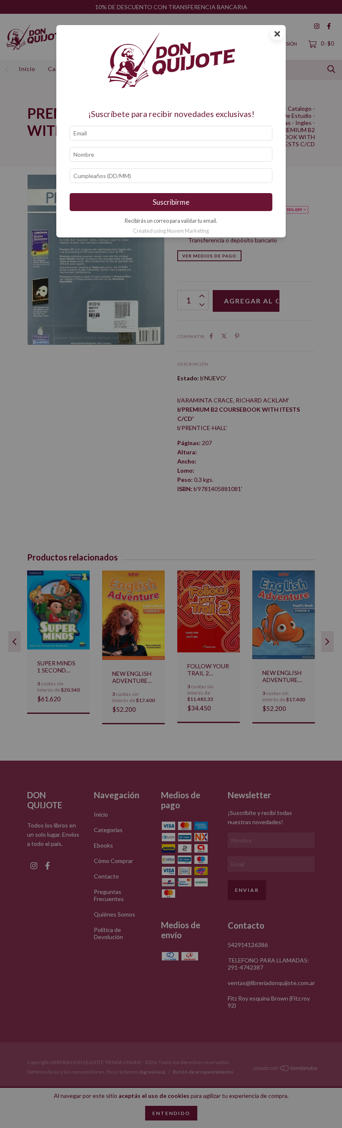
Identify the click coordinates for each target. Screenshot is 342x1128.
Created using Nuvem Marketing (171, 230)
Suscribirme (171, 202)
